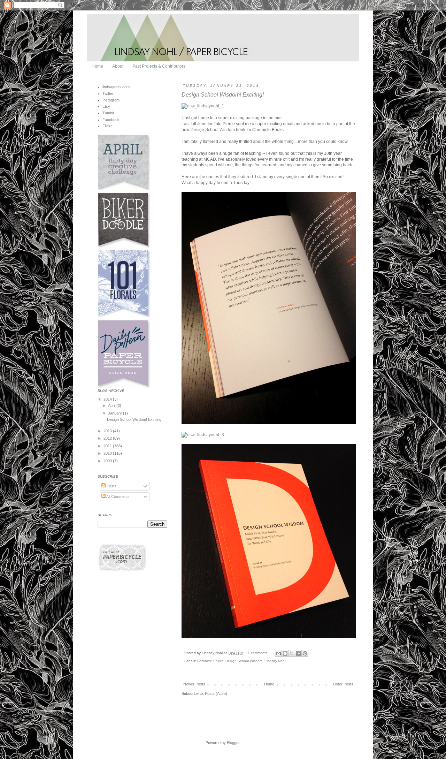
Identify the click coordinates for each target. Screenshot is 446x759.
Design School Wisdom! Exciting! (223, 95)
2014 (108, 399)
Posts (111, 486)
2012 (108, 438)
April (112, 405)
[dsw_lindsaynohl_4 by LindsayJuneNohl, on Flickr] (269, 636)
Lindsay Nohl (274, 661)
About (117, 66)
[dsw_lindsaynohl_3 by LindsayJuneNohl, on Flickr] (203, 434)
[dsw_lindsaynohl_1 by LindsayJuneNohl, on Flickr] (203, 106)
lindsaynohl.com (116, 87)
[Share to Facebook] (298, 653)
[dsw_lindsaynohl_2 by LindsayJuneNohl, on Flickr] (269, 422)
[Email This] (278, 653)
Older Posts (343, 684)
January (115, 413)
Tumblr (108, 113)
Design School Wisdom (213, 129)
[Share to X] (291, 653)
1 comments (257, 653)
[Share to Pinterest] (304, 653)
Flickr (107, 126)
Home (97, 66)
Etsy (106, 106)
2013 (108, 431)
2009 (108, 461)
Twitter (108, 93)
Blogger (233, 743)
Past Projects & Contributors (158, 66)
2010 (108, 453)
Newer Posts (194, 684)
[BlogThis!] (285, 653)
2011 (108, 446)
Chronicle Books (210, 661)
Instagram (111, 100)
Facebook (111, 119)
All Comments (118, 496)
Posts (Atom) (216, 693)
